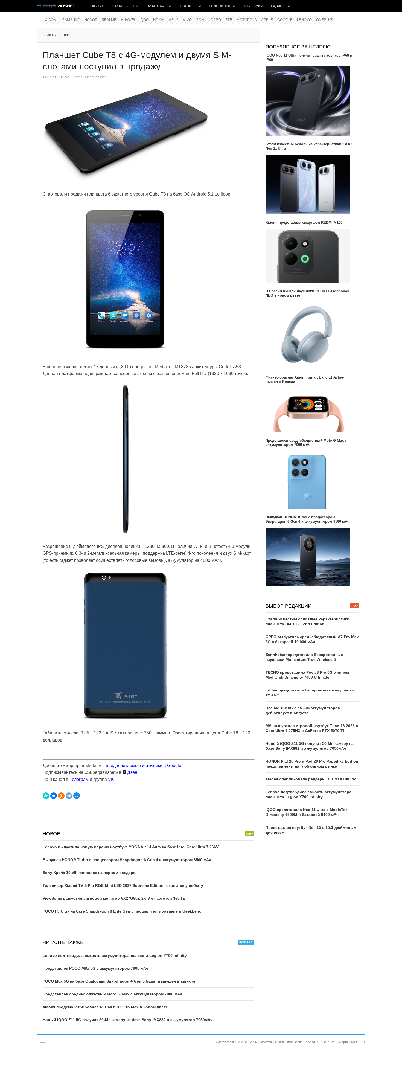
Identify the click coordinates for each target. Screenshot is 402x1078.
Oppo (216, 20)
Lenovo (304, 20)
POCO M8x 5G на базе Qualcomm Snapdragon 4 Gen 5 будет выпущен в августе (119, 981)
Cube (66, 35)
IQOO (144, 20)
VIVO (187, 20)
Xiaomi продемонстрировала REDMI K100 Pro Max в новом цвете (105, 1007)
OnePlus (324, 20)
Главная (95, 6)
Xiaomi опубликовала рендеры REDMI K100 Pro (311, 779)
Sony (201, 20)
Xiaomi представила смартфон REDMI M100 (304, 222)
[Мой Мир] (76, 795)
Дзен (131, 772)
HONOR (91, 20)
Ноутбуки (253, 6)
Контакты (43, 1042)
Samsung (71, 20)
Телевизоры (222, 6)
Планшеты (190, 6)
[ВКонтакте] (53, 795)
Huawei (128, 20)
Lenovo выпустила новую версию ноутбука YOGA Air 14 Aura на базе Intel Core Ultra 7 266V (131, 847)
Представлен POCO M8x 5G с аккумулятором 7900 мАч (95, 968)
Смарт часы (158, 6)
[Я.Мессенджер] (46, 795)
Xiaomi (51, 20)
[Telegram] (69, 795)
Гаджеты (280, 6)
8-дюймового (82, 546)
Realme (109, 20)
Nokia (158, 20)
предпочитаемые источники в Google (143, 765)
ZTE (228, 20)
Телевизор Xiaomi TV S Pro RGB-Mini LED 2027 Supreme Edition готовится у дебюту (123, 885)
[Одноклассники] (61, 795)
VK (111, 779)
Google (285, 20)
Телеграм (79, 779)
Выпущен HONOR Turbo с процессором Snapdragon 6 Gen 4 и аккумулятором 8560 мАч (127, 860)
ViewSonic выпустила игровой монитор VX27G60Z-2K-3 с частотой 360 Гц (114, 898)
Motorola (247, 20)
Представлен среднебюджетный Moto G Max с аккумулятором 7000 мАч (112, 994)
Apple (267, 20)
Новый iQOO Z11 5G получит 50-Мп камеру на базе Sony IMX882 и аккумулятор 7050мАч (127, 1020)
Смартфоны (125, 6)
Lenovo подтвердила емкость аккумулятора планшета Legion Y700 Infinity (115, 955)
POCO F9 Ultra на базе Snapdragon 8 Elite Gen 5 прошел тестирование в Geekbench (123, 911)
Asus (174, 20)
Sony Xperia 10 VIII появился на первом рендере (89, 872)
